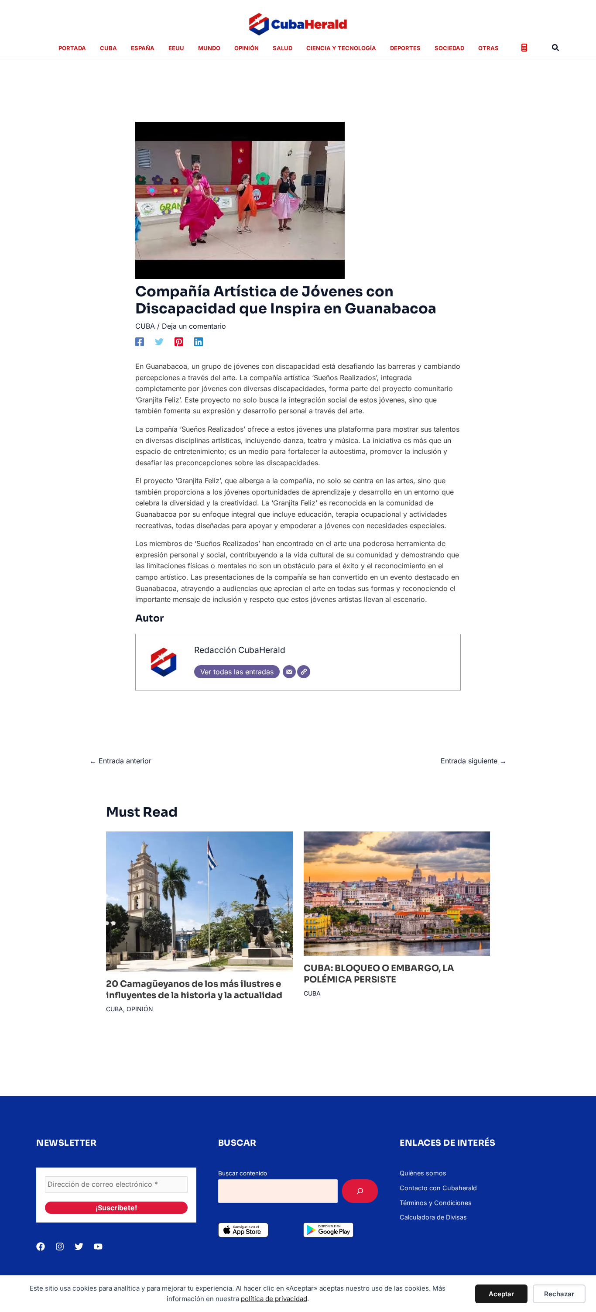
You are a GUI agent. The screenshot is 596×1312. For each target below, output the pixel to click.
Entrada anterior (120, 760)
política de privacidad (274, 1299)
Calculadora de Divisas (433, 1217)
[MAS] (360, 1191)
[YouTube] (98, 1246)
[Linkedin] (198, 341)
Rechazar (559, 1294)
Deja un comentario (194, 326)
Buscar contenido (242, 1173)
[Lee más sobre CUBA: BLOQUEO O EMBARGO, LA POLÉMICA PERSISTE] (397, 893)
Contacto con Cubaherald (438, 1188)
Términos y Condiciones (436, 1202)
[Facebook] (139, 341)
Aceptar (501, 1294)
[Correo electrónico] (289, 671)
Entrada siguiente (474, 760)
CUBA (145, 326)
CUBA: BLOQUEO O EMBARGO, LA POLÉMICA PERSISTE (379, 974)
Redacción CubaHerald (239, 650)
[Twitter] (159, 341)
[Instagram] (59, 1246)
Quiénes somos (423, 1173)
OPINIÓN (140, 1009)
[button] (556, 47)
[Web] (303, 671)
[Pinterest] (179, 341)
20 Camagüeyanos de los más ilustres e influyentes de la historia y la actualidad (194, 990)
